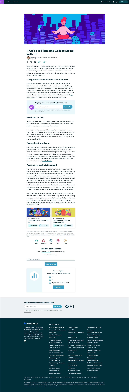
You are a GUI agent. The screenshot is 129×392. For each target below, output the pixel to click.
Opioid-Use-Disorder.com (94, 332)
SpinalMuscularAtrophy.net (94, 365)
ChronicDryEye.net (54, 358)
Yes (53, 277)
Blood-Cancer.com (54, 350)
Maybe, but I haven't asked (60, 283)
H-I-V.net (70, 335)
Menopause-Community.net (76, 360)
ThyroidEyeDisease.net (93, 368)
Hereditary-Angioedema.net (76, 332)
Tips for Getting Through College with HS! (61, 221)
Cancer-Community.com (56, 352)
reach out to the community (36, 202)
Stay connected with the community (39, 303)
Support (43, 241)
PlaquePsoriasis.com (93, 337)
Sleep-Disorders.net (92, 360)
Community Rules (92, 377)
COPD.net (52, 365)
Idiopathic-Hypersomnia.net (76, 340)
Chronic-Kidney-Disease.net (57, 363)
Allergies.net (52, 332)
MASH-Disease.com (73, 358)
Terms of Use (40, 111)
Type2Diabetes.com (92, 370)
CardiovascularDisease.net (56, 355)
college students (63, 147)
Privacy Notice (66, 110)
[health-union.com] (31, 324)
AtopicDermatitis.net (55, 340)
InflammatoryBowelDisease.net (77, 345)
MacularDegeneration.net (75, 355)
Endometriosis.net (54, 370)
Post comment (51, 264)
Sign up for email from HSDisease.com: (51, 103)
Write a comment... (34, 259)
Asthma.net (52, 337)
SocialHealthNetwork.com (94, 363)
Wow (57, 241)
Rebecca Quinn (35, 57)
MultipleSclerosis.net (74, 370)
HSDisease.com (72, 337)
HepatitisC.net (72, 330)
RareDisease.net (91, 347)
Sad (50, 241)
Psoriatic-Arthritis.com (93, 345)
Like (36, 241)
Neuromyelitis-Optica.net (94, 327)
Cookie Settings (81, 377)
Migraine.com (72, 368)
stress (31, 68)
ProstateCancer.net (92, 342)
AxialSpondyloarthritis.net (56, 345)
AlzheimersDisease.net (55, 335)
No (52, 280)
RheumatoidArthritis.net (94, 350)
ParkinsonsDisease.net (93, 335)
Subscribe (124, 2)
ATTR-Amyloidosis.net (55, 342)
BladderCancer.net (54, 347)
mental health (34, 169)
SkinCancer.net (91, 358)
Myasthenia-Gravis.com (74, 373)
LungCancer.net (72, 350)
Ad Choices (27, 379)
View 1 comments (50, 255)
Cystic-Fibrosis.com (54, 368)
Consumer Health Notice (56, 377)
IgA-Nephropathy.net (74, 342)
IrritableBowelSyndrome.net (76, 347)
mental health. (47, 161)
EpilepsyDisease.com (55, 373)
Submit (58, 287)
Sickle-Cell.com (91, 352)
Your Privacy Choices (70, 377)
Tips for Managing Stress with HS (38, 221)
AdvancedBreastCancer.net (56, 327)
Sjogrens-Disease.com (93, 355)
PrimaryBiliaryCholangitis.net (95, 340)
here (28, 236)
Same (64, 241)
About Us (26, 377)
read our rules (46, 252)
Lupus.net (71, 352)
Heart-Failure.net (73, 327)
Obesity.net (90, 330)
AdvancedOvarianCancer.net (57, 330)
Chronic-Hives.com (54, 360)
